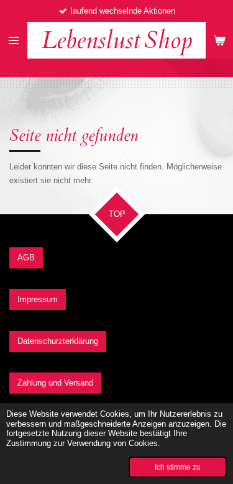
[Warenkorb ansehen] (219, 40)
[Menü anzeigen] (13, 40)
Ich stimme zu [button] (178, 467)
